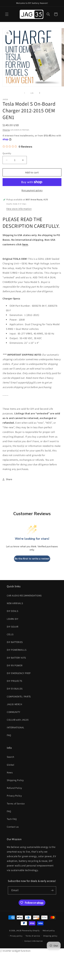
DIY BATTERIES (15, 642)
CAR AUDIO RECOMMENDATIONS (24, 595)
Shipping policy (50, 936)
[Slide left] (24, 93)
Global (10, 764)
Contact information (33, 941)
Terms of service (33, 936)
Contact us (13, 826)
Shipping (6, 130)
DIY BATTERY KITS (16, 657)
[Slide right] (39, 93)
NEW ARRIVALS (15, 603)
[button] (7, 14)
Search (10, 756)
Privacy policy (16, 936)
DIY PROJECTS (14, 680)
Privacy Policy (14, 795)
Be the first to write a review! (32, 558)
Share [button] (9, 479)
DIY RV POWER (14, 665)
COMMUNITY (13, 712)
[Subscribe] (52, 890)
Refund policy (49, 930)
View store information (19, 208)
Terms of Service (16, 803)
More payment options (32, 190)
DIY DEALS (12, 611)
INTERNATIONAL (15, 727)
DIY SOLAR (12, 626)
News (10, 772)
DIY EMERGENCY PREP (19, 673)
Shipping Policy (15, 780)
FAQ (9, 735)
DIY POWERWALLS (16, 649)
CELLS (10, 634)
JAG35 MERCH (14, 704)
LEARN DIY (12, 618)
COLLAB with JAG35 (18, 719)
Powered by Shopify (31, 930)
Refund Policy (14, 787)
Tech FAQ (12, 819)
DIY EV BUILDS (15, 688)
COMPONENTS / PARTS (19, 696)
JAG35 (19, 930)
